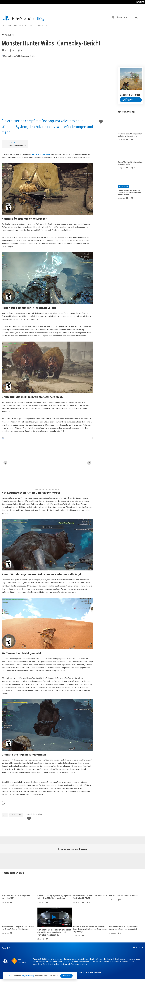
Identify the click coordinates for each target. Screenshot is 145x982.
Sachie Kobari (13, 143)
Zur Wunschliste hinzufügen (127, 99)
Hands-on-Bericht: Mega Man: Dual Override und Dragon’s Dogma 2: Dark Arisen (18, 927)
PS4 (9, 25)
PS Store (22, 25)
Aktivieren (66, 976)
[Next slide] (89, 463)
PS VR (15, 25)
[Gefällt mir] (132, 139)
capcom (4, 815)
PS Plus (30, 25)
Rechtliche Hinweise (93, 972)
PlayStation (28, 18)
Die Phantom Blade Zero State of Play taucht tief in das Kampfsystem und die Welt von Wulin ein (129, 192)
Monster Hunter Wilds (41, 154)
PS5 (4, 25)
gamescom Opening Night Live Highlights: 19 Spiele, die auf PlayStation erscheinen (54, 896)
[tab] (36, 489)
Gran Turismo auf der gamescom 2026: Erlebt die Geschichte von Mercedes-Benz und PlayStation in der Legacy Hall (54, 932)
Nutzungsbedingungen (53, 972)
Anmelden (122, 17)
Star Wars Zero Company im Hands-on (123, 895)
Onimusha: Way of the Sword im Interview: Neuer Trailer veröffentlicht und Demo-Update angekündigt (90, 929)
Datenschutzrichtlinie (73, 972)
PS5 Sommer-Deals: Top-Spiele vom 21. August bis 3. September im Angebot (123, 927)
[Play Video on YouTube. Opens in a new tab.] (66, 924)
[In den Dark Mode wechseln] (113, 17)
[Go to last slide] (5, 463)
